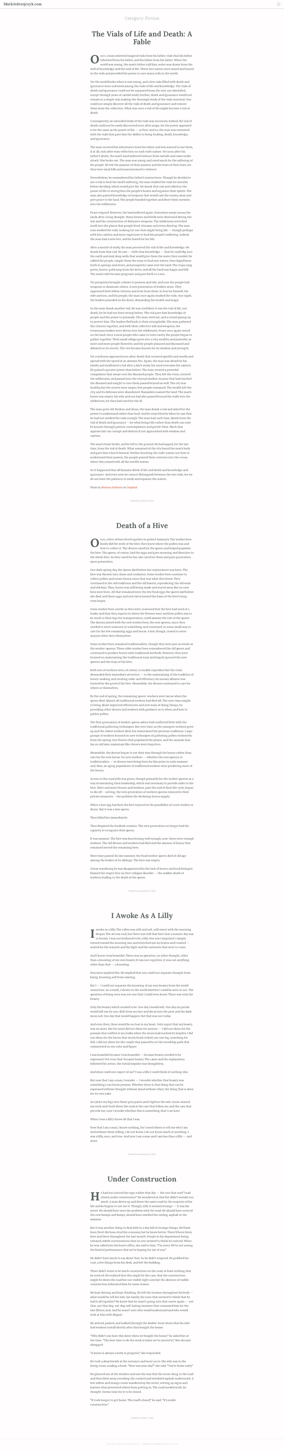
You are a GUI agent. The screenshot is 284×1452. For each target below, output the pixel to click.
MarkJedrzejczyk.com (23, 4)
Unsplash (132, 487)
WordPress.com (169, 1444)
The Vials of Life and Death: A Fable (142, 37)
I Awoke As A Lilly (142, 915)
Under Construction (142, 1178)
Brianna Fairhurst (111, 487)
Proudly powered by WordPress (122, 1444)
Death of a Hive (142, 525)
